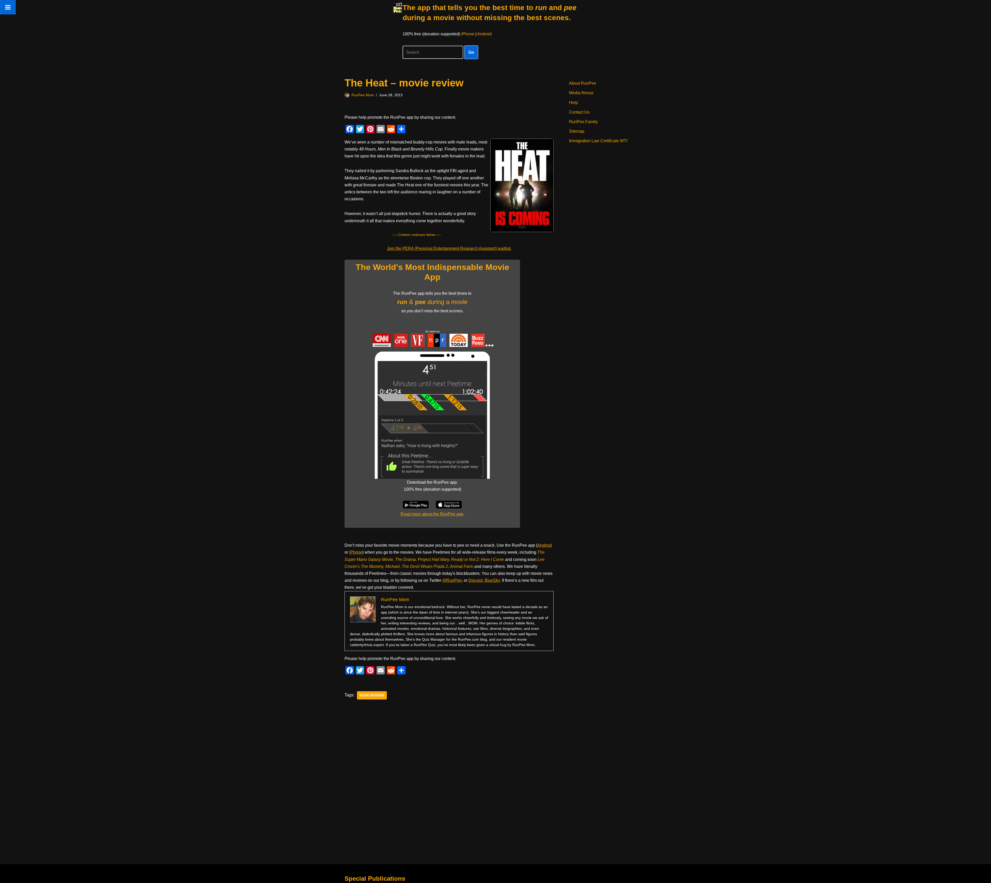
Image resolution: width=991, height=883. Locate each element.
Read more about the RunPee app (432, 514)
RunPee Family (583, 122)
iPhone (467, 34)
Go (471, 52)
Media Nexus (581, 93)
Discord (475, 580)
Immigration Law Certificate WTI (598, 141)
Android (484, 34)
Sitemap (576, 131)
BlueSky (492, 580)
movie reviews (371, 695)
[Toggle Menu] (8, 7)
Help (573, 102)
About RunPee (582, 83)
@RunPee (452, 580)
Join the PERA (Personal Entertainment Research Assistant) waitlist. (449, 248)
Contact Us (579, 112)
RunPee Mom (362, 95)
